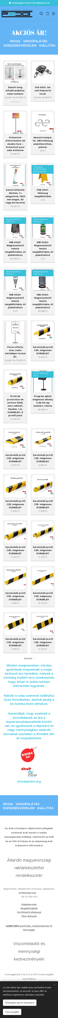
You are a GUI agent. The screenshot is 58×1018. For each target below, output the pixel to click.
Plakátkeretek (29, 904)
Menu (54, 14)
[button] (41, 13)
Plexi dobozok (29, 916)
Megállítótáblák (29, 908)
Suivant (28, 658)
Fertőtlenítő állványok (29, 912)
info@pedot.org (27, 892)
